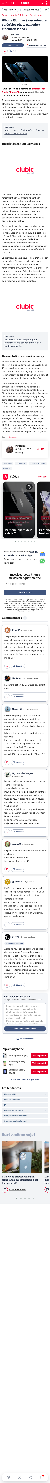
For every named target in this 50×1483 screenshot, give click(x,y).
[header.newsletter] (12, 3)
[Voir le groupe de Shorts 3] (22, 541)
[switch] (41, 3)
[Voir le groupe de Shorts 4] (25, 541)
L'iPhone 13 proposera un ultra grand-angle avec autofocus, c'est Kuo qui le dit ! (20, 1179)
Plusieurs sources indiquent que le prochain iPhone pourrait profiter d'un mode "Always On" (22, 342)
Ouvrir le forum (27, 1039)
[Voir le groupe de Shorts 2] (18, 541)
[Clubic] (25, 3)
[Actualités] (8, 1477)
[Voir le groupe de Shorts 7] (34, 541)
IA (46, 10)
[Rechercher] (7, 3)
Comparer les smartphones (25, 1079)
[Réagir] (5, 51)
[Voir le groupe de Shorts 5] (28, 541)
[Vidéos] (19, 1477)
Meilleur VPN (10, 10)
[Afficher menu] (3, 3)
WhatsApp (26, 555)
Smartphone (36, 15)
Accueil (5, 15)
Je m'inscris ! (25, 592)
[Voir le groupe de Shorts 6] (31, 541)
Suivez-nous (13, 45)
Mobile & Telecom (19, 15)
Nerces (16, 35)
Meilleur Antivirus (30, 10)
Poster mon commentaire (25, 1029)
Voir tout (42, 477)
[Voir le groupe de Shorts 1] (15, 541)
